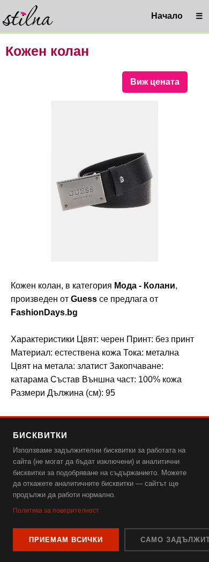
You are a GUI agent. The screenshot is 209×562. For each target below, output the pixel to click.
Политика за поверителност (56, 510)
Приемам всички (66, 540)
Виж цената (155, 81)
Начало (167, 15)
